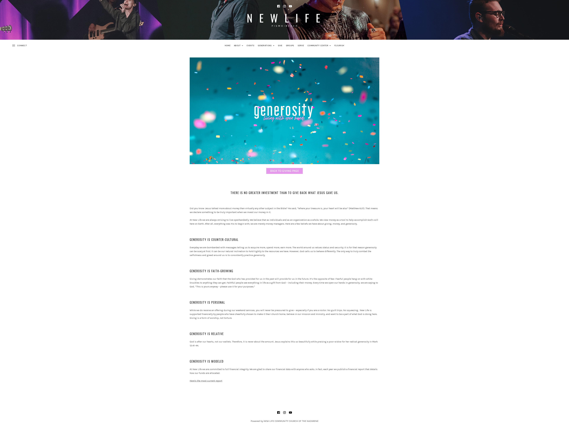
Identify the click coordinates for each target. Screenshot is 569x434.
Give (280, 45)
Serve (301, 45)
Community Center (320, 46)
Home (228, 45)
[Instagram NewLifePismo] (284, 6)
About (239, 46)
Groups (290, 45)
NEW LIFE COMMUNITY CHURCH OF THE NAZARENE (291, 421)
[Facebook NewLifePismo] (278, 6)
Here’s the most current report (206, 380)
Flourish (339, 45)
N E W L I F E (284, 18)
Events (250, 45)
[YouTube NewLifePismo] (290, 6)
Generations (267, 46)
